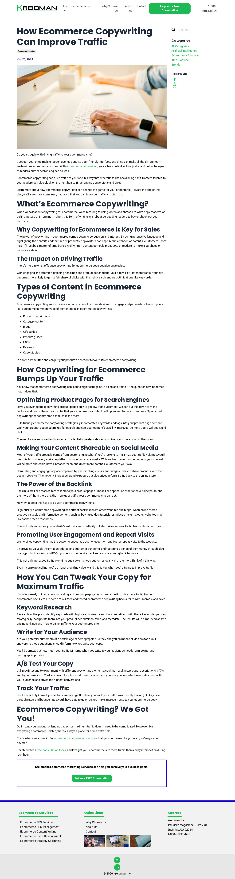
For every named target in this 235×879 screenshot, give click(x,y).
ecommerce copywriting (82, 166)
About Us (129, 8)
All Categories (180, 46)
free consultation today (51, 750)
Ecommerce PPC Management (39, 827)
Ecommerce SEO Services (37, 822)
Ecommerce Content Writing (38, 831)
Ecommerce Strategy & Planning (40, 840)
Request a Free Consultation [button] (170, 8)
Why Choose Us (110, 8)
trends (176, 64)
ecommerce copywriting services (75, 738)
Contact (141, 6)
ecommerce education (26, 51)
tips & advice (180, 60)
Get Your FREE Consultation (91, 778)
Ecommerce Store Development (40, 836)
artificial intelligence (184, 50)
